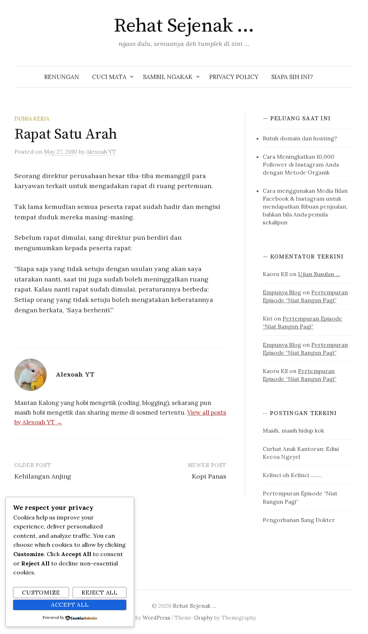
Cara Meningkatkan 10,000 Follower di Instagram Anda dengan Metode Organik (301, 164)
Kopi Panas (209, 476)
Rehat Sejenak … (184, 26)
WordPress (156, 617)
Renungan (61, 77)
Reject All (100, 592)
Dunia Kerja (31, 118)
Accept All (70, 604)
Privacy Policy (233, 77)
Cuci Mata (109, 77)
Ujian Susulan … (319, 274)
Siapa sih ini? (292, 77)
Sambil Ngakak (168, 77)
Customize (41, 592)
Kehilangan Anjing (42, 476)
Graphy (203, 617)
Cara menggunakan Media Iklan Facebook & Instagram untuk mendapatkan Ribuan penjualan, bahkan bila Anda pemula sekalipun (305, 206)
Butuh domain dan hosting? (300, 138)
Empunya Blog (282, 292)
